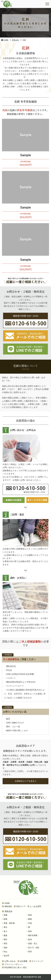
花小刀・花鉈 (33, 947)
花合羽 (6, 956)
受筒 (30, 952)
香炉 (5, 939)
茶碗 (5, 915)
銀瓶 (30, 919)
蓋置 (5, 935)
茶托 (5, 943)
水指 (30, 923)
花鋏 (5, 947)
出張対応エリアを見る (25, 781)
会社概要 (23, 961)
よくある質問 (35, 906)
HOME (7, 903)
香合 (5, 927)
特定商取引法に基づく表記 (15, 967)
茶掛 (30, 915)
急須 (30, 939)
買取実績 (8, 906)
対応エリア (21, 906)
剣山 (5, 952)
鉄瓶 (5, 919)
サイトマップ (37, 961)
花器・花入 (32, 943)
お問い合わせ (10, 961)
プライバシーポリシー (13, 964)
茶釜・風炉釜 (9, 923)
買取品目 (9, 911)
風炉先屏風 (32, 935)
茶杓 (30, 931)
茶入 (5, 931)
